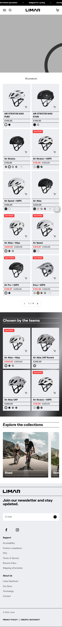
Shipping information (13, 568)
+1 (49, 293)
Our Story (7, 586)
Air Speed (38, 243)
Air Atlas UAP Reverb (43, 357)
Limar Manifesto (10, 581)
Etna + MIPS (39, 285)
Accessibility (9, 543)
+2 (21, 167)
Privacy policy (10, 620)
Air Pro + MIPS (11, 285)
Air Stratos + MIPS (42, 159)
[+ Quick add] (26, 107)
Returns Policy (9, 563)
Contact (7, 596)
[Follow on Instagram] (17, 530)
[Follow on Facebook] (6, 530)
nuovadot (34, 620)
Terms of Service (11, 558)
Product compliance (12, 548)
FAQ (5, 553)
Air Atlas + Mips (12, 243)
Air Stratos (9, 159)
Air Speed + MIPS (12, 201)
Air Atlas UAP (11, 400)
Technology (8, 591)
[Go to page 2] (37, 303)
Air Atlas (37, 201)
